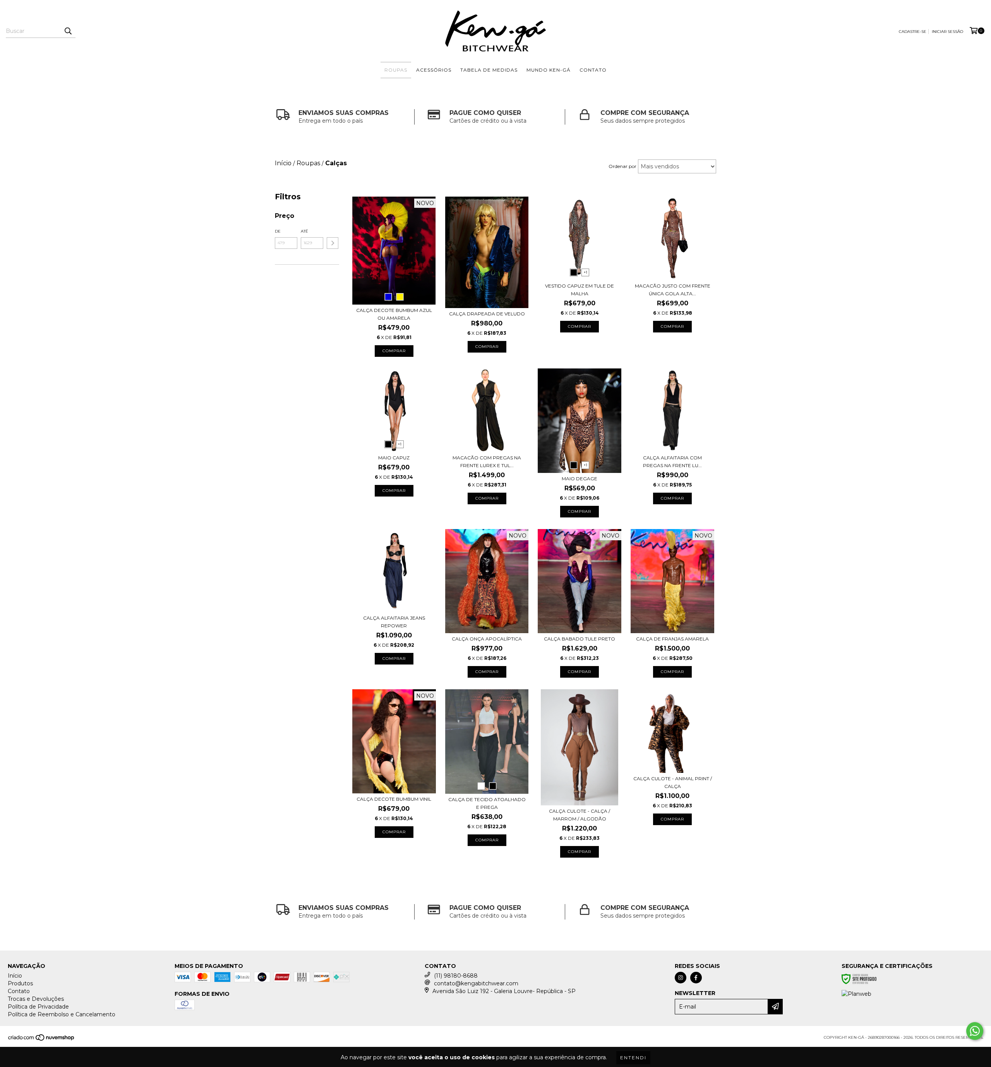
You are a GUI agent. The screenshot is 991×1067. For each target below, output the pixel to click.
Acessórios (433, 70)
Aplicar (332, 243)
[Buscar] (67, 31)
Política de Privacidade (38, 1006)
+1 (585, 272)
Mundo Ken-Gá (548, 70)
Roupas (395, 70)
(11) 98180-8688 (456, 975)
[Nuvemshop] (41, 1039)
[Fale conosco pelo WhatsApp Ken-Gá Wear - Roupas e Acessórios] (974, 1031)
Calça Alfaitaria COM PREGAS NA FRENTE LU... (672, 461)
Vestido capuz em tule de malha (579, 289)
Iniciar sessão (947, 31)
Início (15, 975)
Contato (593, 70)
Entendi (633, 1057)
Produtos (20, 983)
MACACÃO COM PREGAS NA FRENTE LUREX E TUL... (487, 461)
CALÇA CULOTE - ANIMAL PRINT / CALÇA (672, 782)
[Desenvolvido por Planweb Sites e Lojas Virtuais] (856, 993)
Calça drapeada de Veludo (487, 314)
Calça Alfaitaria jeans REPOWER (394, 622)
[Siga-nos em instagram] (680, 977)
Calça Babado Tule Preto (579, 639)
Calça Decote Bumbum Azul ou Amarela (394, 314)
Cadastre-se (912, 31)
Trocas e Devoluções (36, 998)
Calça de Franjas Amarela (672, 639)
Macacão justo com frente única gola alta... (672, 289)
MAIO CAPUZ (394, 458)
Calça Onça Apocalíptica (487, 639)
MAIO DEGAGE (579, 478)
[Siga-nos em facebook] (696, 977)
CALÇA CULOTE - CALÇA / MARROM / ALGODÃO (579, 815)
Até (304, 231)
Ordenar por (622, 166)
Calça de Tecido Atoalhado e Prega (487, 803)
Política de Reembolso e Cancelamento (61, 1014)
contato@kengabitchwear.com (476, 983)
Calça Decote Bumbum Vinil (394, 799)
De (278, 231)
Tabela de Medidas (489, 70)
